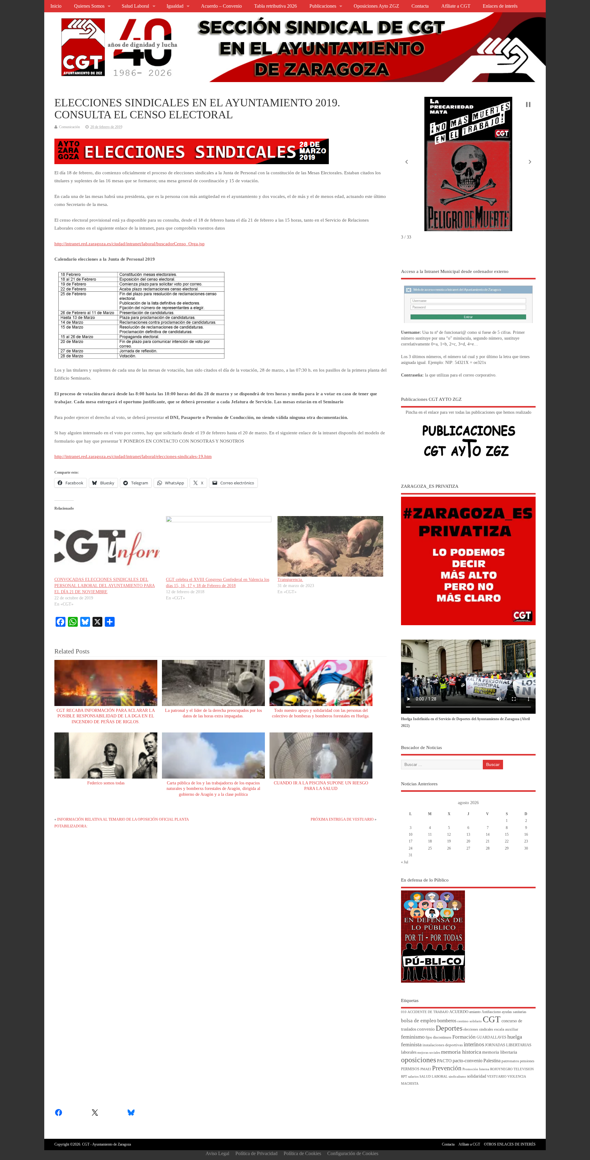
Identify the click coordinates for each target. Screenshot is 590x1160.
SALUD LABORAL (433, 1076)
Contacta (420, 6)
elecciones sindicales (478, 1030)
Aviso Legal (217, 1153)
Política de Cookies (302, 1153)
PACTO (444, 1060)
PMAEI (425, 1069)
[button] (406, 162)
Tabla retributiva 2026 (275, 6)
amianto (475, 1012)
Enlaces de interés (500, 6)
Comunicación (69, 127)
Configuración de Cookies (352, 1153)
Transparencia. (290, 579)
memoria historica (461, 1052)
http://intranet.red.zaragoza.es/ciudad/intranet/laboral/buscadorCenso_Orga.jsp (129, 243)
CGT (492, 1019)
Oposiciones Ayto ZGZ (376, 6)
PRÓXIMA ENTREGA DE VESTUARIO (342, 819)
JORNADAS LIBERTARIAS (508, 1045)
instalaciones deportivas (443, 1045)
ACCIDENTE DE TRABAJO (427, 1012)
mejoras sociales (428, 1052)
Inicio (55, 6)
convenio (426, 1029)
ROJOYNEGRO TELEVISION (512, 1069)
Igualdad (175, 6)
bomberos (446, 1020)
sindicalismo (457, 1076)
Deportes (449, 1028)
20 (468, 841)
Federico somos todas (105, 783)
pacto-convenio (467, 1060)
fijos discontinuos (438, 1038)
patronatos (510, 1061)
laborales (408, 1052)
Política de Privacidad (256, 1153)
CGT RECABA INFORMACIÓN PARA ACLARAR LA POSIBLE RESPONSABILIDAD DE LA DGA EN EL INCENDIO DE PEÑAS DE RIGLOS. (106, 716)
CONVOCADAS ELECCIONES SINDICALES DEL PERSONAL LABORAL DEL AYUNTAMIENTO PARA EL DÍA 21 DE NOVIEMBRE (104, 585)
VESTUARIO (496, 1076)
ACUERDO (458, 1012)
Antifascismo (491, 1012)
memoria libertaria (499, 1052)
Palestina (492, 1060)
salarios (413, 1076)
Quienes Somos (89, 6)
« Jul (404, 862)
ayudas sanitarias (514, 1012)
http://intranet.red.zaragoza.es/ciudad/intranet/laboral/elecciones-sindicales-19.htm (133, 456)
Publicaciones (322, 6)
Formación (464, 1037)
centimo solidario (469, 1021)
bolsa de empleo (418, 1021)
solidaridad (476, 1076)
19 (449, 841)
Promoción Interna (475, 1069)
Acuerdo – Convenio (221, 6)
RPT (404, 1076)
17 (410, 841)
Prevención (447, 1068)
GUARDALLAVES (491, 1038)
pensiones (527, 1061)
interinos (474, 1044)
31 (410, 855)
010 (404, 1012)
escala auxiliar (506, 1029)
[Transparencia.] (330, 546)
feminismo (413, 1037)
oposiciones (418, 1060)
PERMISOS (410, 1069)
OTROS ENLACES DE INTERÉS (510, 1144)
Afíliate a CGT (455, 6)
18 (430, 841)
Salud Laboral (135, 6)
